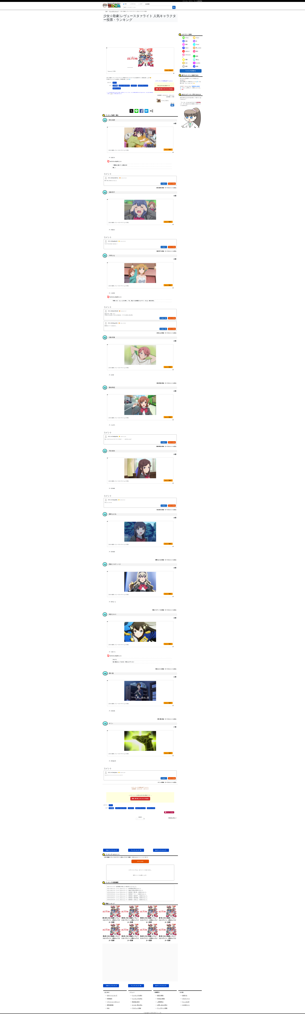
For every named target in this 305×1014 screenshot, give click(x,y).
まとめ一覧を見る (137, 1005)
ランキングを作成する (190, 70)
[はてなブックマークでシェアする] (146, 110)
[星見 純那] (140, 137)
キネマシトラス (116, 88)
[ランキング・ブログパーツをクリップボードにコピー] (151, 111)
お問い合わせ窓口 (162, 1005)
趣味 (197, 56)
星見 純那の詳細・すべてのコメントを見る (166, 187)
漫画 (186, 41)
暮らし (197, 59)
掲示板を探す (136, 1002)
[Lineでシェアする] (136, 110)
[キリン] (140, 741)
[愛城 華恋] (140, 405)
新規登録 (199, 102)
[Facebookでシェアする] (141, 110)
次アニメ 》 (161, 850)
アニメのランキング (113, 11)
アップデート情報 (162, 1008)
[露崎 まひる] (140, 532)
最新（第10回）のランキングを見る (164, 89)
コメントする (140, 861)
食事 (186, 59)
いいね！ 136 (163, 318)
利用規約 (109, 998)
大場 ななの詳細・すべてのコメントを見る (166, 333)
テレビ (197, 44)
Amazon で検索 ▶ (168, 149)
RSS (108, 1008)
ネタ (186, 62)
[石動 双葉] (140, 355)
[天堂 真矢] (140, 468)
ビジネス (198, 62)
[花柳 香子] (140, 210)
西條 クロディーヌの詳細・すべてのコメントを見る (164, 610)
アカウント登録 (136, 1008)
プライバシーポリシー (113, 1002)
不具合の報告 (161, 998)
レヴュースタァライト (124, 85)
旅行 (197, 51)
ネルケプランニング (143, 85)
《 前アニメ (111, 850)
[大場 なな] (140, 273)
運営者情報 (110, 1005)
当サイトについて (112, 995)
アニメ (114, 82)
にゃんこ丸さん (165, 100)
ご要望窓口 (160, 1002)
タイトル (133, 4)
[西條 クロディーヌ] (140, 582)
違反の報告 (160, 995)
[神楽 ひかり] (140, 632)
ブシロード (133, 85)
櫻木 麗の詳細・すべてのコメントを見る (167, 719)
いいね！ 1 (163, 247)
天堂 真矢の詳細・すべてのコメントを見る (166, 509)
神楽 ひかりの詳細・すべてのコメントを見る (165, 669)
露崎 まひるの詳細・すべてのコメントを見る (165, 559)
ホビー (186, 47)
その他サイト (186, 1005)
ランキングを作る (137, 998)
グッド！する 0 (169, 812)
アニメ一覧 (136, 850)
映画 (186, 44)
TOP (106, 11)
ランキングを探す (137, 995)
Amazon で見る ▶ (168, 70)
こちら (111, 93)
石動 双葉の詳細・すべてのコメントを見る (166, 383)
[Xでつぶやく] (131, 110)
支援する (184, 995)
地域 (197, 66)
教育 (186, 66)
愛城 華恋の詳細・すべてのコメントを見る (166, 446)
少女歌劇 (115, 85)
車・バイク (198, 47)
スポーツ (187, 51)
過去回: (140, 817)
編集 (172, 105)
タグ (141, 4)
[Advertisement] (140, 35)
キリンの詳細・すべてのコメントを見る (167, 782)
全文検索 (147, 4)
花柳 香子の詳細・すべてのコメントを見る (166, 251)
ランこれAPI (185, 1002)
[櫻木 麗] (140, 691)
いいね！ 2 (163, 183)
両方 (126, 4)
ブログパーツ (186, 998)
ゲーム (186, 37)
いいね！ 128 (163, 328)
